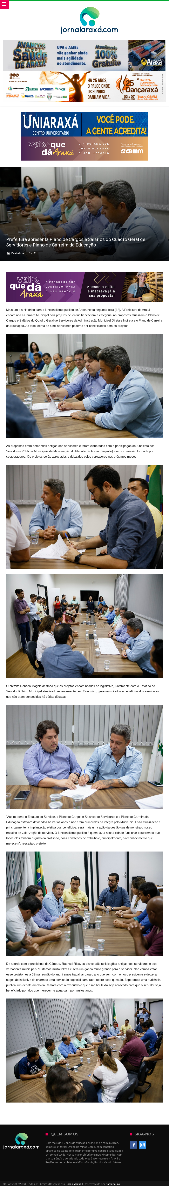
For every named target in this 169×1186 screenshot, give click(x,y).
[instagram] (142, 1145)
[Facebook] (133, 1145)
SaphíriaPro (113, 1184)
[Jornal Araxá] (90, 5)
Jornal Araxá (73, 1184)
